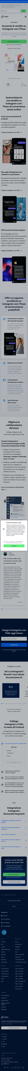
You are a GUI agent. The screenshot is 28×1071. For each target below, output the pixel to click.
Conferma (14, 546)
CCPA (23, 531)
